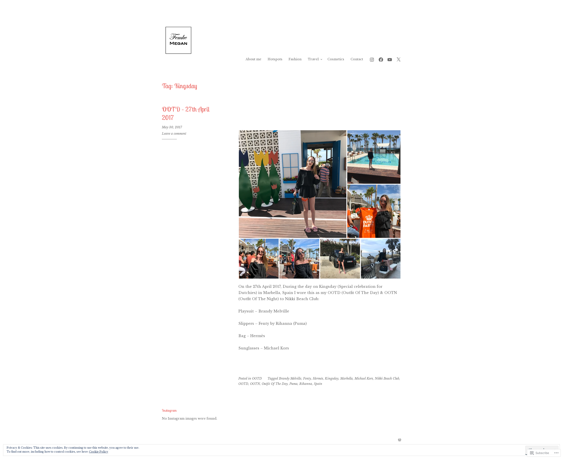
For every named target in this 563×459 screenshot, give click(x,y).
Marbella (346, 378)
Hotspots (275, 59)
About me (253, 59)
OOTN (255, 384)
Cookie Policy (98, 451)
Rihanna (305, 384)
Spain (318, 384)
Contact (357, 59)
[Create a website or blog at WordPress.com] (399, 440)
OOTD (257, 378)
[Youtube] (389, 59)
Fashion (295, 59)
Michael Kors (364, 378)
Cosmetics (335, 59)
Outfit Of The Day (275, 384)
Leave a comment (174, 134)
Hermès (318, 378)
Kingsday (331, 378)
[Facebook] (381, 59)
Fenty (307, 378)
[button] (292, 184)
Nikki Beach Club (387, 378)
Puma (293, 384)
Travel (313, 59)
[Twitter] (398, 59)
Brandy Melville (290, 378)
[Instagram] (372, 59)
